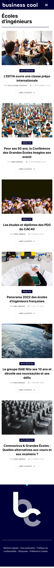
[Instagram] (35, 560)
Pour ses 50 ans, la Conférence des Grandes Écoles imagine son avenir (27, 153)
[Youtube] (24, 560)
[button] (46, 5)
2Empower (23, 551)
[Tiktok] (30, 560)
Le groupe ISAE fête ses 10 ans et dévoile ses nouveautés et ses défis (27, 373)
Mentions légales (11, 548)
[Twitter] (13, 560)
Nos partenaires (28, 548)
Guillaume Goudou (17, 85)
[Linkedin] (40, 560)
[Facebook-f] (19, 560)
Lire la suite (25, 93)
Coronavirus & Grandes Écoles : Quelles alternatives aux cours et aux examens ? (27, 450)
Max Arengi (17, 162)
